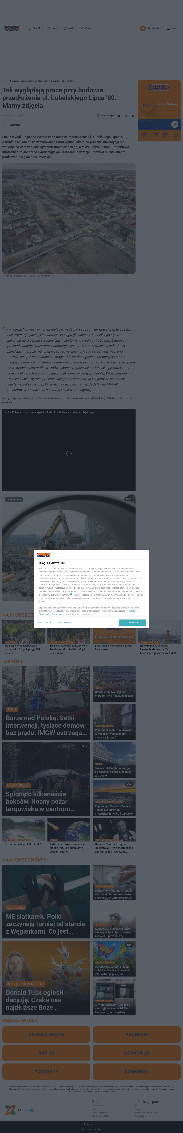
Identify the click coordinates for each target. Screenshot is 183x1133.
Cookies (56, 614)
